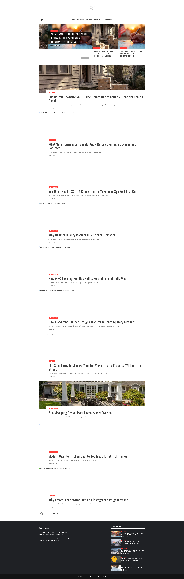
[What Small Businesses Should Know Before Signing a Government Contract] (131, 36)
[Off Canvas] (42, 20)
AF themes (107, 576)
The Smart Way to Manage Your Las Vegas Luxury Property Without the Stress (95, 367)
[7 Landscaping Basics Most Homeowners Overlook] (92, 394)
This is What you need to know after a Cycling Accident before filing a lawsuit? (132, 559)
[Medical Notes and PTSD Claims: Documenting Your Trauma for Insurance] (116, 551)
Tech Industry (108, 20)
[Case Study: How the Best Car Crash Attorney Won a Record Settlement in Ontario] (116, 542)
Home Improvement (53, 187)
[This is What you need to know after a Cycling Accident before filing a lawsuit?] (116, 559)
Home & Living (97, 20)
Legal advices (80, 20)
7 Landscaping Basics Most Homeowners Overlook (81, 412)
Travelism (89, 20)
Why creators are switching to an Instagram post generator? (88, 499)
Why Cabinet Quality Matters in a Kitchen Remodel (82, 234)
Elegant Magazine (98, 576)
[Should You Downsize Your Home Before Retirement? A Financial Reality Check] (105, 36)
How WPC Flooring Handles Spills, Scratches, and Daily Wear (88, 278)
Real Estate (96, 48)
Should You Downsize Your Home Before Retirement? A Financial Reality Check (103, 53)
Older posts (56, 514)
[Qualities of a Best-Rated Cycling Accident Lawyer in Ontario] (116, 568)
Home (73, 20)
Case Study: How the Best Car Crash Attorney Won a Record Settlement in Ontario (132, 542)
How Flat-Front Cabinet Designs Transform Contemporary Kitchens (92, 321)
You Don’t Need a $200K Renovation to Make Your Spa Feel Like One (93, 191)
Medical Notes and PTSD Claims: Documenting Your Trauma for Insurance (132, 551)
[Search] (141, 20)
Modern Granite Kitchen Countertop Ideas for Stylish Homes (88, 456)
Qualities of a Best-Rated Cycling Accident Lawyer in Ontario (131, 568)
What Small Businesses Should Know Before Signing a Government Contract (62, 38)
